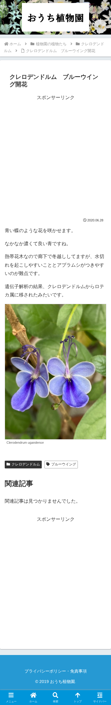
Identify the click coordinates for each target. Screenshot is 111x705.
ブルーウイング (63, 464)
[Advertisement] (55, 158)
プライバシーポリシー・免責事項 (56, 671)
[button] (99, 694)
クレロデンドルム (26, 464)
